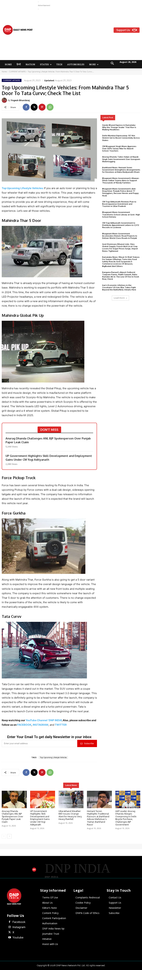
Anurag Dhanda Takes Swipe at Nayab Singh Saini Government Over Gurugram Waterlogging (121, 159)
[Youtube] (9, 937)
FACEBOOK (24, 724)
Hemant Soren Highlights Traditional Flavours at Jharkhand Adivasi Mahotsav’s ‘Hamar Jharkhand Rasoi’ (98, 818)
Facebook (18, 921)
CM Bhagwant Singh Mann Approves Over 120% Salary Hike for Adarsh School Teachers (119, 148)
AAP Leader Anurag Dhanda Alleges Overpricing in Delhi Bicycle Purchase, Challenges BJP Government (125, 818)
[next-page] (9, 836)
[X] (34, 107)
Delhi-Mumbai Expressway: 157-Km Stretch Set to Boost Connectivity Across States (121, 137)
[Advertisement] (90, 35)
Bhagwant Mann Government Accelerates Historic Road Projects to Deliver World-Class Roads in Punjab (119, 235)
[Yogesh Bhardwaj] (5, 100)
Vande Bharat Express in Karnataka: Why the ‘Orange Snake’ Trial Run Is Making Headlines (119, 127)
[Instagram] (9, 927)
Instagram (18, 927)
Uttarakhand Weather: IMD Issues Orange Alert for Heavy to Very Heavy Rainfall (70, 815)
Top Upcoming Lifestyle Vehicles (53, 757)
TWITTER (61, 724)
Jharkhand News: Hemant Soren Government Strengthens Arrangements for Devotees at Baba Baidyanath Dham (121, 169)
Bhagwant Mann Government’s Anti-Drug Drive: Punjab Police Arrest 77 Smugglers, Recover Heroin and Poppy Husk (120, 192)
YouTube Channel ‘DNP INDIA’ (44, 720)
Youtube (17, 937)
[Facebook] (26, 107)
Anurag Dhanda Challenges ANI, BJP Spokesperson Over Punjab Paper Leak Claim (48, 440)
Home (4, 71)
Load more (119, 297)
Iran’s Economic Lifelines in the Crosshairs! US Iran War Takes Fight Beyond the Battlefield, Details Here (119, 287)
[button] (112, 63)
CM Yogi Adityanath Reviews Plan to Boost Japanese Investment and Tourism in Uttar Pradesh (119, 203)
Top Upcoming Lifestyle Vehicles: (22, 188)
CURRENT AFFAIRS (17, 71)
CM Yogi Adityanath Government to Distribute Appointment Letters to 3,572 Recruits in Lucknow (120, 225)
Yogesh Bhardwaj (20, 100)
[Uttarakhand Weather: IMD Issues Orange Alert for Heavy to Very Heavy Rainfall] (71, 799)
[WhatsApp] (50, 107)
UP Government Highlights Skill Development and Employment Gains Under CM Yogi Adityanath (49, 457)
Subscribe (89, 743)
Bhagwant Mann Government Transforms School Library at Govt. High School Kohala (121, 214)
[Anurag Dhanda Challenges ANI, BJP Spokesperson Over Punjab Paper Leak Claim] (14, 799)
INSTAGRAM (40, 724)
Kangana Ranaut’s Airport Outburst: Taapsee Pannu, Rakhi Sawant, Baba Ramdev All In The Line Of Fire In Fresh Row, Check (120, 275)
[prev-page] (4, 836)
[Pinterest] (42, 107)
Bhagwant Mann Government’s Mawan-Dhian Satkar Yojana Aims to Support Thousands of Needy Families (120, 180)
